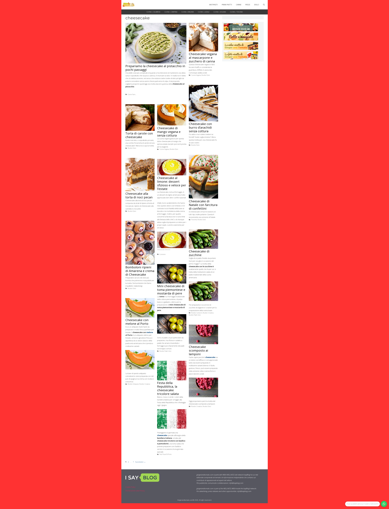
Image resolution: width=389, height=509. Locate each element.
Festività (194, 220)
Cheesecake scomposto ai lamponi (198, 350)
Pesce (247, 5)
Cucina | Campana (170, 12)
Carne (238, 5)
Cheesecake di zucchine (199, 253)
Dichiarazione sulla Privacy (135, 490)
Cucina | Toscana (236, 12)
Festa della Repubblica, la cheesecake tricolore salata (168, 388)
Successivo (140, 462)
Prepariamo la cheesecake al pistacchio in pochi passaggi (155, 68)
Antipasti (213, 5)
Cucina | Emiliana (187, 12)
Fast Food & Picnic (165, 454)
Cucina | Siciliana (219, 12)
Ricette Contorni (196, 313)
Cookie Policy (130, 487)
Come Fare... (132, 94)
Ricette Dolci (206, 75)
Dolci (256, 5)
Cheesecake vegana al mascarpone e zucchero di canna (203, 57)
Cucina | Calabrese (153, 12)
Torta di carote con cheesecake (139, 135)
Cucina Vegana (196, 75)
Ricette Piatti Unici (195, 315)
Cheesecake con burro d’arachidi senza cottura (200, 127)
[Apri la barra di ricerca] (264, 4)
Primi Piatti (227, 5)
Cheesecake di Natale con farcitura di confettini (203, 205)
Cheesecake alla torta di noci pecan (139, 195)
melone (149, 332)
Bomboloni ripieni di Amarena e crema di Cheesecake (139, 271)
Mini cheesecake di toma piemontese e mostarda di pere (171, 289)
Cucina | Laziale (203, 12)
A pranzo (162, 254)
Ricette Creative (208, 313)
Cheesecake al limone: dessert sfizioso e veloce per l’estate (171, 183)
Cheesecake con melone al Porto (137, 322)
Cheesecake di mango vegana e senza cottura (169, 131)
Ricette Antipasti (133, 384)
